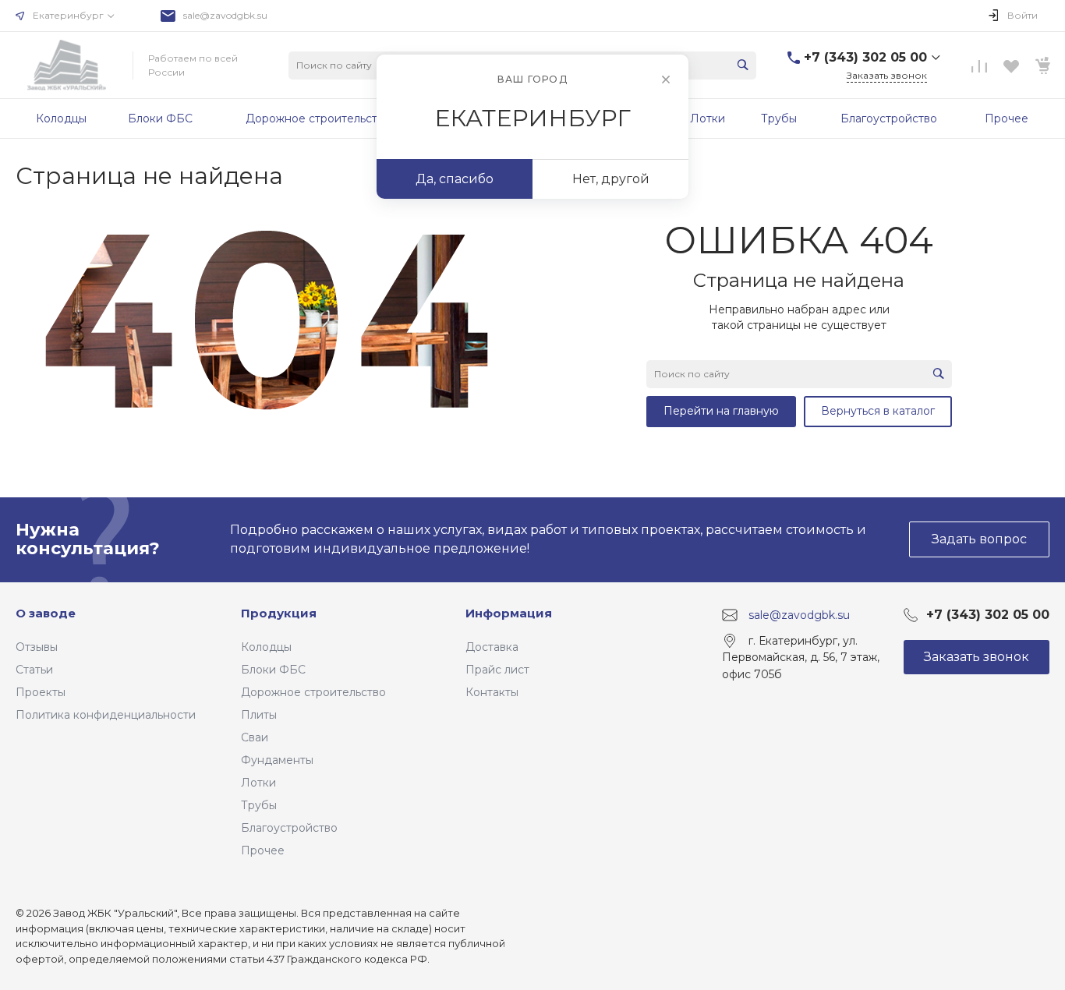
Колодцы (266, 647)
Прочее (263, 850)
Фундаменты (277, 760)
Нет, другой (610, 178)
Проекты (40, 692)
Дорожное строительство (313, 692)
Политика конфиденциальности (106, 715)
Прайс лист (497, 670)
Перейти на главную (721, 411)
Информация (508, 613)
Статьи (34, 670)
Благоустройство (289, 828)
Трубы (259, 805)
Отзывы (37, 647)
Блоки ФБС (273, 670)
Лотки (258, 783)
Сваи (254, 737)
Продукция (279, 613)
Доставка (491, 647)
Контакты (491, 692)
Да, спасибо (455, 178)
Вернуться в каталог (878, 411)
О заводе (46, 613)
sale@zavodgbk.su (225, 15)
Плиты (259, 715)
